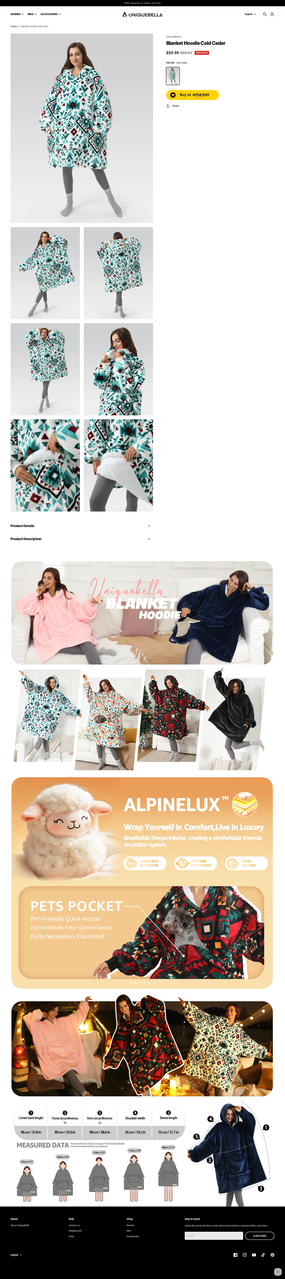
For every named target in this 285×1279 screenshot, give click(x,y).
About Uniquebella (20, 1225)
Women (130, 1225)
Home (14, 26)
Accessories (133, 1236)
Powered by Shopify (264, 1272)
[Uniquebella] (142, 14)
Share (175, 105)
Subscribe (259, 1236)
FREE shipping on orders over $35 (142, 3)
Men (129, 1230)
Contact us (74, 1225)
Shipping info (75, 1230)
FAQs (71, 1236)
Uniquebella (173, 36)
